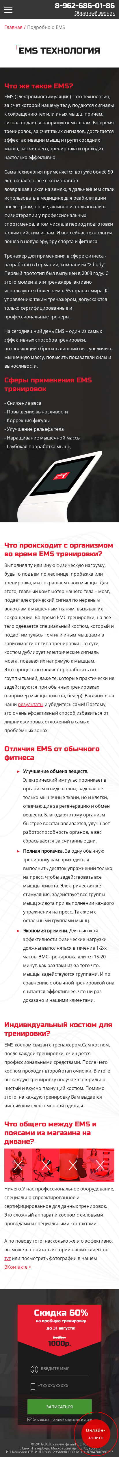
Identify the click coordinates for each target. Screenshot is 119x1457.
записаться (59, 1406)
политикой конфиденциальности (71, 1419)
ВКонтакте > (17, 1267)
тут (7, 1258)
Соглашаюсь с (62, 1419)
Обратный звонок (95, 13)
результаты (30, 704)
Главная (13, 27)
